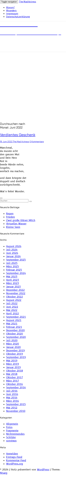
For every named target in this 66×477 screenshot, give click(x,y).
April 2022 (12, 313)
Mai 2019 (11, 360)
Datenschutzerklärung (18, 16)
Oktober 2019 (14, 354)
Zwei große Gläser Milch (20, 220)
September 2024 (16, 273)
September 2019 (16, 357)
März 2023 (12, 283)
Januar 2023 (13, 286)
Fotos (9, 427)
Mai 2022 (11, 310)
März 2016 (12, 401)
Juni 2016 (12, 394)
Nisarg (3, 473)
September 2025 (16, 260)
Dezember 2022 (15, 290)
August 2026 (13, 246)
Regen (10, 213)
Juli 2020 (11, 340)
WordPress (43, 469)
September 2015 (16, 404)
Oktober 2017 (14, 377)
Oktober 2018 (14, 370)
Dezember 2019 (15, 350)
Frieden (10, 217)
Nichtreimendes (15, 434)
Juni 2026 (12, 253)
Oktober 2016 (14, 384)
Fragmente (12, 430)
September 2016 (16, 387)
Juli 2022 (11, 303)
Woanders (11, 10)
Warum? (10, 7)
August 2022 (13, 300)
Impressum (12, 13)
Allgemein (12, 424)
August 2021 (13, 320)
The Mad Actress (27, 1)
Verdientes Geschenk (17, 134)
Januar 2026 (13, 256)
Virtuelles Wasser (16, 223)
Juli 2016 (11, 391)
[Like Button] (1, 198)
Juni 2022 (12, 307)
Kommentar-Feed (16, 460)
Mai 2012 (11, 407)
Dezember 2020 (15, 330)
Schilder (11, 437)
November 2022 (15, 293)
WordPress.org (14, 464)
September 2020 (16, 337)
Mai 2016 (11, 397)
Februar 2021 (14, 327)
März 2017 (12, 381)
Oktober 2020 (14, 333)
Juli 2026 (11, 249)
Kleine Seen (13, 227)
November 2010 (15, 411)
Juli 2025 (11, 263)
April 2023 (12, 280)
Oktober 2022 (14, 296)
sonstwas (11, 440)
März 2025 (12, 266)
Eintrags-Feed (14, 457)
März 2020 (12, 344)
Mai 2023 (11, 276)
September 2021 (16, 317)
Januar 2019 (13, 367)
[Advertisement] (33, 86)
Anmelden (12, 453)
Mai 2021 (11, 323)
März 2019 (12, 364)
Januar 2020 (13, 347)
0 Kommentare (37, 141)
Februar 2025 (14, 270)
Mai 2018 (11, 374)
